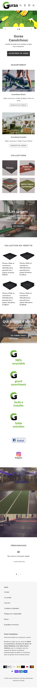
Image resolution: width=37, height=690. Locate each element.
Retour (6, 619)
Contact (6, 592)
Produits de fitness (18, 105)
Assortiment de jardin (18, 53)
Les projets (18, 226)
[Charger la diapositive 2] (19, 29)
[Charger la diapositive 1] (17, 29)
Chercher (7, 603)
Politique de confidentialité (12, 614)
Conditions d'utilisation (11, 608)
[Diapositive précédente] (5, 29)
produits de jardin (18, 145)
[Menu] (33, 5)
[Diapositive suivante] (31, 29)
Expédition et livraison (11, 625)
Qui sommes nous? (18, 335)
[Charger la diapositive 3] (21, 574)
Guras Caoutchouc (14, 678)
